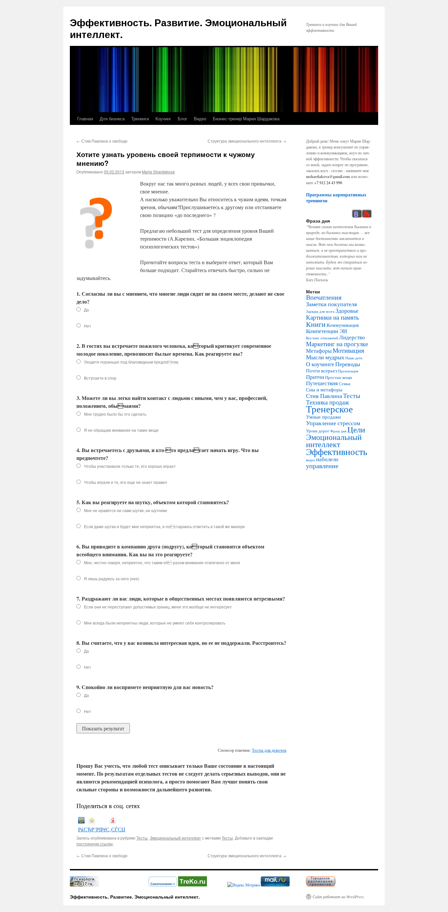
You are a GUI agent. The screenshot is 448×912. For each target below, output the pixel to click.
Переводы (347, 364)
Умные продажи (323, 416)
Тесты (142, 838)
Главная (85, 118)
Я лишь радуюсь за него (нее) (111, 578)
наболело (327, 459)
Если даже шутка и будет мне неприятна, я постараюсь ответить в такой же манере (164, 526)
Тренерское (329, 408)
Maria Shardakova (158, 171)
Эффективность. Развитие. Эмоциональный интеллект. (178, 28)
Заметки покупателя (331, 304)
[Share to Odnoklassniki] (92, 821)
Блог (182, 118)
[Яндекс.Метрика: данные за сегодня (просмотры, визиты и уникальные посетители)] (243, 885)
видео (310, 460)
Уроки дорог (317, 431)
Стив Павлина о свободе (102, 141)
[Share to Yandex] (113, 821)
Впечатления (323, 297)
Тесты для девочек (269, 750)
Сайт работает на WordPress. (339, 896)
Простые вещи (338, 377)
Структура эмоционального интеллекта (247, 141)
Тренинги (140, 118)
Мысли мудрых (325, 357)
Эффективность (336, 451)
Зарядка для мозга (320, 311)
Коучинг (163, 118)
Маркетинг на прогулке (337, 344)
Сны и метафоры (324, 389)
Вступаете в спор (100, 378)
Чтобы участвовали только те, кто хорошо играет (130, 466)
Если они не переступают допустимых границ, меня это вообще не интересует (158, 606)
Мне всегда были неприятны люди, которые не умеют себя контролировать (154, 622)
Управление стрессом (333, 423)
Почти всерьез (321, 370)
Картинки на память (332, 317)
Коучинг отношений (322, 338)
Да (86, 309)
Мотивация (348, 350)
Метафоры (319, 350)
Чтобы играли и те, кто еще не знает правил (125, 482)
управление (322, 465)
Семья (344, 384)
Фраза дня (338, 431)
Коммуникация (343, 325)
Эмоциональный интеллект (175, 838)
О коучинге (320, 364)
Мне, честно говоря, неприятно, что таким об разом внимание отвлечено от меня (162, 562)
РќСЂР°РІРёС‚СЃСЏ (101, 829)
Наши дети (353, 358)
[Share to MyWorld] (81, 821)
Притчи (315, 377)
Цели (356, 429)
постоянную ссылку (94, 843)
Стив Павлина (324, 396)
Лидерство (352, 337)
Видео (200, 118)
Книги (316, 324)
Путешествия (322, 383)
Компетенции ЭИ (326, 331)
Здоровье (347, 310)
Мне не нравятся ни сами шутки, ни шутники (125, 510)
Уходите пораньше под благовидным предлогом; (131, 362)
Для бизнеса (112, 118)
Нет (87, 325)
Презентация (348, 371)
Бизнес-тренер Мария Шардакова (246, 118)
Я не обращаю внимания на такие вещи (121, 430)
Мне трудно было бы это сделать (115, 414)
